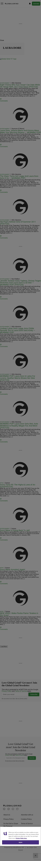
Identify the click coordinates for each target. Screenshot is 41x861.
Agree (20, 842)
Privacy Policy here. (21, 838)
